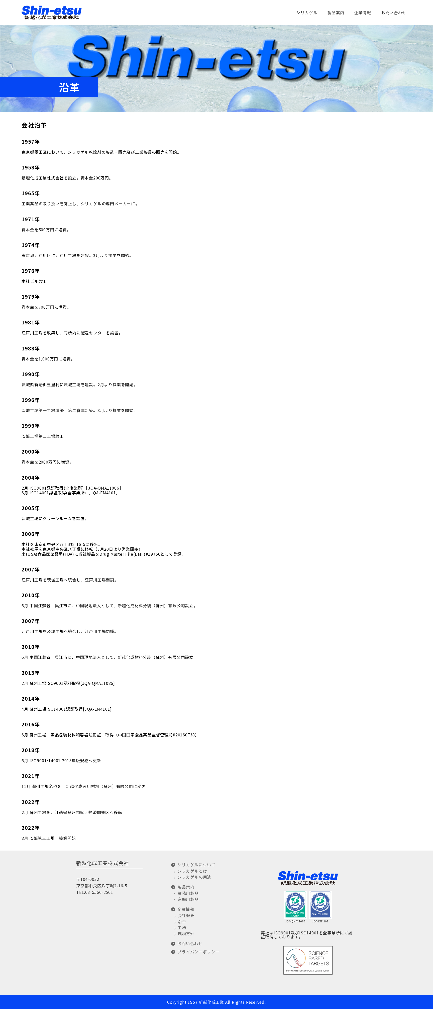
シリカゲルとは (192, 871)
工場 (182, 927)
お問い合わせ (393, 13)
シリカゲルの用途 (194, 877)
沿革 (182, 921)
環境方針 (186, 933)
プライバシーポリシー (198, 952)
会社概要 (186, 915)
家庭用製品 (188, 899)
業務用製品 (188, 893)
